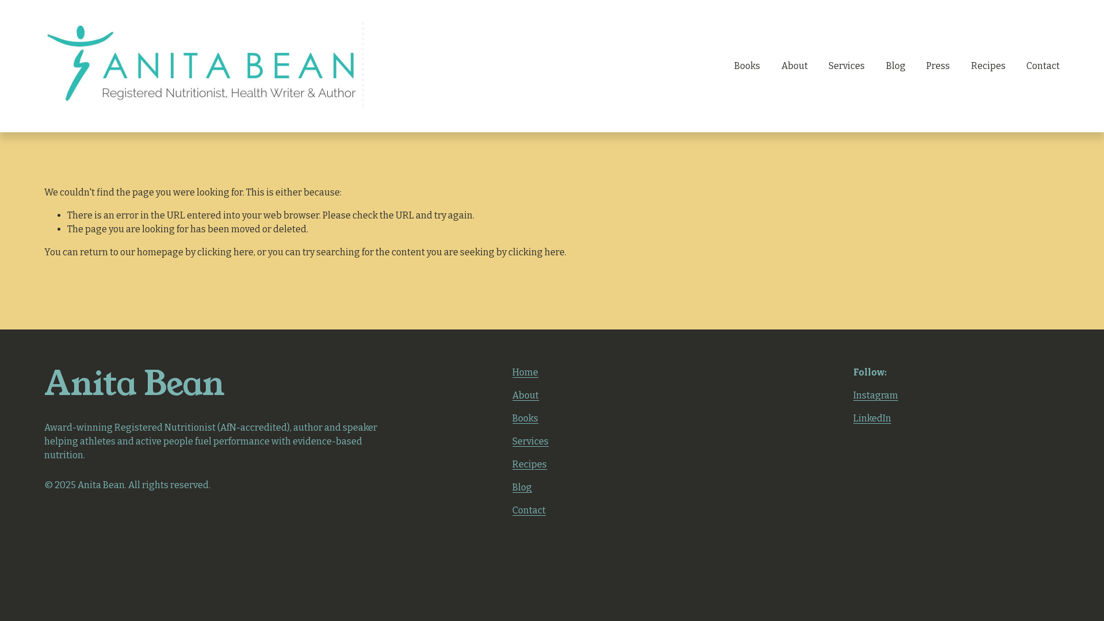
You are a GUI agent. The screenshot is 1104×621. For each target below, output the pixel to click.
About (794, 65)
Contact (1043, 65)
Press (938, 65)
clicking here (225, 252)
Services (847, 65)
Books (747, 65)
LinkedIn (872, 418)
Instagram (875, 395)
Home (525, 372)
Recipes (988, 65)
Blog (896, 65)
